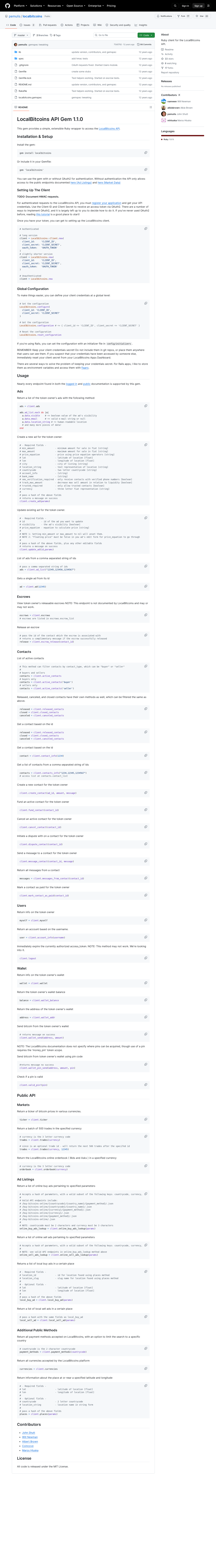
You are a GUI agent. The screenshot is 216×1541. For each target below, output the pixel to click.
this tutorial (43, 214)
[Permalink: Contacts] (15, 652)
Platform (19, 5)
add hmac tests (80, 58)
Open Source (75, 5)
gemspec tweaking (38, 44)
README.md (25, 84)
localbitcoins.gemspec (30, 97)
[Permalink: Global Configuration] (15, 289)
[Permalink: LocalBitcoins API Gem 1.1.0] (15, 119)
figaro (85, 367)
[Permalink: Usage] (15, 375)
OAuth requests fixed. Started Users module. (95, 65)
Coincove (28, 1445)
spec (21, 58)
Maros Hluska (30, 1450)
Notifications (166, 16)
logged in (71, 383)
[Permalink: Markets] (15, 1105)
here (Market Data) (109, 182)
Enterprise (94, 5)
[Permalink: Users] (15, 905)
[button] (146, 152)
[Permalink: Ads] (15, 391)
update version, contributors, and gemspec (94, 52)
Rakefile (23, 91)
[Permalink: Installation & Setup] (15, 136)
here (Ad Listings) (81, 182)
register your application (106, 202)
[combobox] (116, 35)
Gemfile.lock (25, 78)
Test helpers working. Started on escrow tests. (96, 78)
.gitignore (23, 65)
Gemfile (22, 71)
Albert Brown (30, 1441)
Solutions (36, 5)
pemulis (14, 16)
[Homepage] (7, 5)
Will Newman (30, 1437)
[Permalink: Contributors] (15, 1424)
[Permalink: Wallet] (15, 968)
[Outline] (150, 107)
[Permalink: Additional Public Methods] (15, 1330)
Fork (185, 16)
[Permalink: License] (15, 1458)
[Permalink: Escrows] (15, 597)
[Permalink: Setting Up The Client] (15, 190)
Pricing (111, 5)
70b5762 (118, 44)
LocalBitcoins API (109, 128)
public (86, 383)
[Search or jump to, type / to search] (175, 5)
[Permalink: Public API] (15, 1095)
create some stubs (81, 71)
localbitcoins (32, 16)
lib (20, 52)
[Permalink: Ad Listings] (15, 1179)
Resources (54, 5)
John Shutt (28, 1432)
